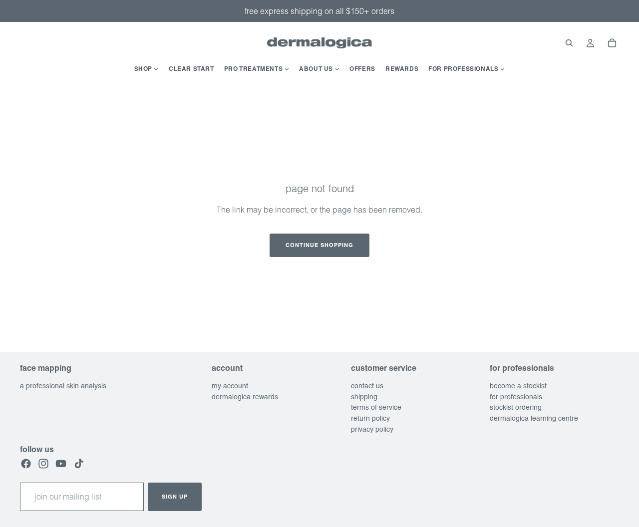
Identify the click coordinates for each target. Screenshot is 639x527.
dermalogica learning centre (534, 418)
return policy (370, 418)
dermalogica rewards (245, 397)
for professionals (516, 397)
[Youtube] (61, 464)
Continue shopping (319, 245)
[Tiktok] (79, 464)
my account (230, 386)
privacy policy (372, 429)
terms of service (376, 407)
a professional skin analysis (63, 386)
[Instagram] (43, 464)
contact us (367, 386)
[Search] (569, 43)
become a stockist (518, 386)
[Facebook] (26, 464)
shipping (364, 397)
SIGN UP (175, 496)
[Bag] (612, 43)
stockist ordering (516, 407)
